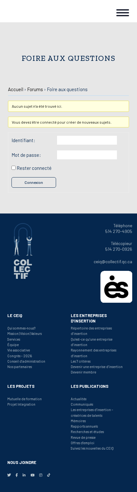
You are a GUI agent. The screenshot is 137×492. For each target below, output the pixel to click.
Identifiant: (23, 140)
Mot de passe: (26, 155)
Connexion (34, 182)
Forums (35, 89)
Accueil (15, 89)
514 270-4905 (118, 231)
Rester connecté (34, 168)
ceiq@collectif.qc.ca (113, 261)
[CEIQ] (25, 11)
